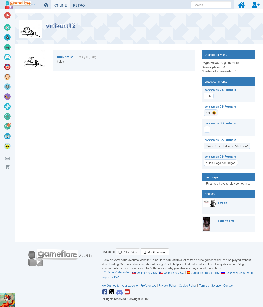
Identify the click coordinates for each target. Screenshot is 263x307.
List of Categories (118, 272)
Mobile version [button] (156, 252)
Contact (228, 285)
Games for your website (122, 285)
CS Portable (228, 90)
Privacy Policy (167, 285)
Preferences (148, 285)
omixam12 (65, 56)
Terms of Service (210, 285)
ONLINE (62, 5)
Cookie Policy (187, 285)
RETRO (80, 5)
